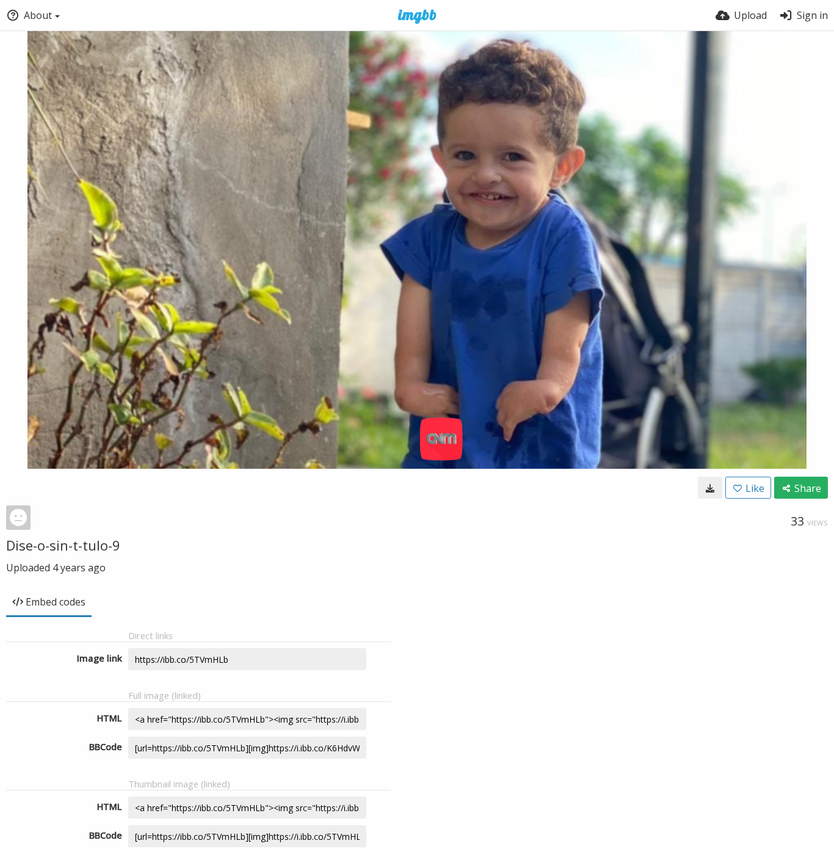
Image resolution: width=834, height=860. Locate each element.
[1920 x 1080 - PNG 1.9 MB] (710, 488)
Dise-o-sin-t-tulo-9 (63, 545)
